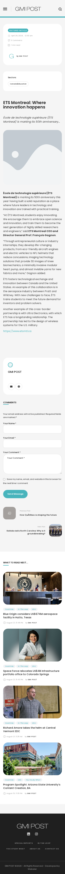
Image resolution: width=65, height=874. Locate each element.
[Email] (11, 386)
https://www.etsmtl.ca (17, 331)
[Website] (18, 386)
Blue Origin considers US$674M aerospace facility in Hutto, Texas (30, 615)
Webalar (32, 869)
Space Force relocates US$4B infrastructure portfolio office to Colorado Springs (31, 672)
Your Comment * (12, 452)
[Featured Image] (32, 588)
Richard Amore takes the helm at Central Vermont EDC (29, 729)
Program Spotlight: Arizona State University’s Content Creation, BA (31, 786)
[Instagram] (36, 834)
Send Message (15, 493)
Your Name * (9, 423)
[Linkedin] (28, 834)
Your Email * (9, 438)
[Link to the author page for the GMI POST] (11, 56)
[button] (5, 9)
